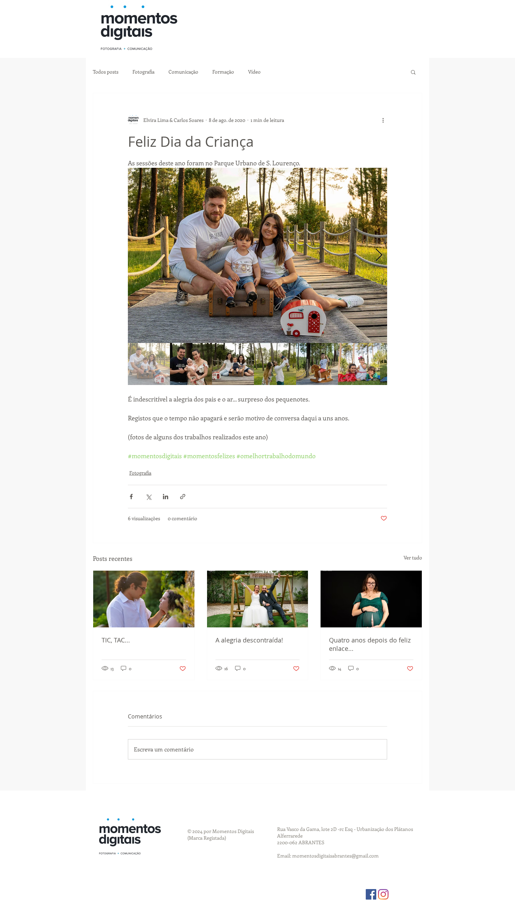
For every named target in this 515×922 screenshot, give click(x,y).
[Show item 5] (317, 364)
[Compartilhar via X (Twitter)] (148, 496)
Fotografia (143, 71)
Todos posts (105, 71)
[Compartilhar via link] (182, 496)
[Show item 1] (149, 364)
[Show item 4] (275, 364)
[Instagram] (383, 894)
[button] (413, 72)
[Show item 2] (191, 364)
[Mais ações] (383, 120)
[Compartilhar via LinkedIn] (165, 496)
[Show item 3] (233, 364)
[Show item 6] (359, 364)
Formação (223, 71)
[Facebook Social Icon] (371, 894)
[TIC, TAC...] (143, 599)
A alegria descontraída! (249, 640)
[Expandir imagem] (257, 255)
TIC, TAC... (116, 640)
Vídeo (254, 71)
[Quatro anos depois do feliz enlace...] (371, 599)
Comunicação (183, 71)
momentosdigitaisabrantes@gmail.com (335, 855)
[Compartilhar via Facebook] (131, 496)
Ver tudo (413, 557)
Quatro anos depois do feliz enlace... (370, 644)
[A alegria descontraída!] (257, 599)
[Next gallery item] (379, 255)
